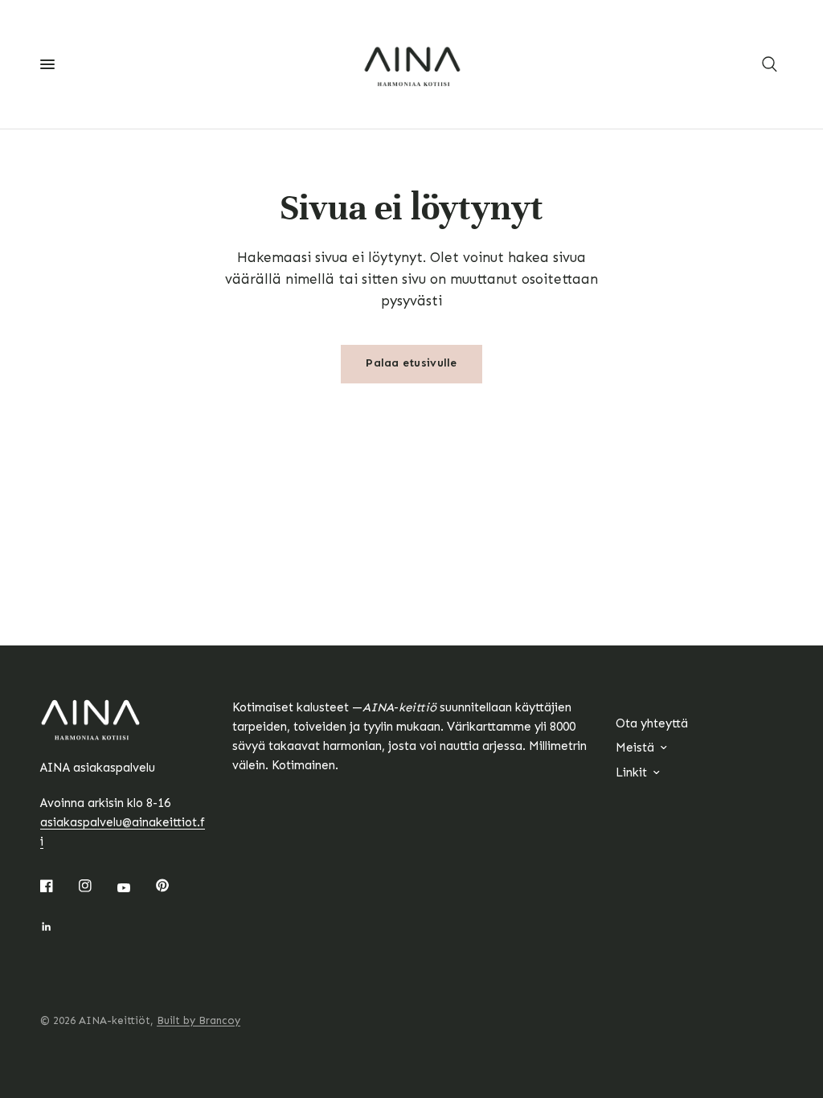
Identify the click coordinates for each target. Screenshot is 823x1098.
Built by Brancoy (198, 1020)
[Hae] (769, 64)
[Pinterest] (173, 885)
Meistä (635, 747)
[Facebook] (58, 885)
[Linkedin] (58, 926)
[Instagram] (96, 885)
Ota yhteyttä (652, 723)
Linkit (631, 772)
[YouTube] (135, 887)
